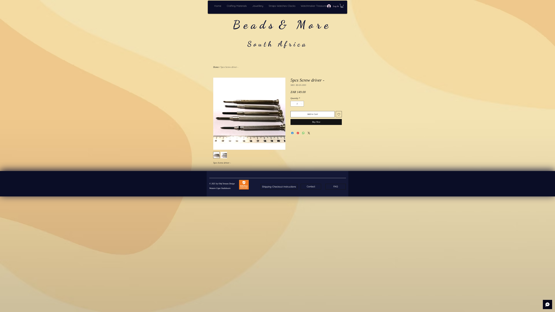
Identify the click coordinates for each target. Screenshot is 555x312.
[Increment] (302, 103)
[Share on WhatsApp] (303, 133)
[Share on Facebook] (292, 133)
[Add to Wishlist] (339, 114)
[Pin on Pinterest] (298, 133)
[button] (237, 5)
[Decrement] (293, 103)
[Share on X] (309, 133)
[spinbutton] (297, 103)
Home (216, 67)
